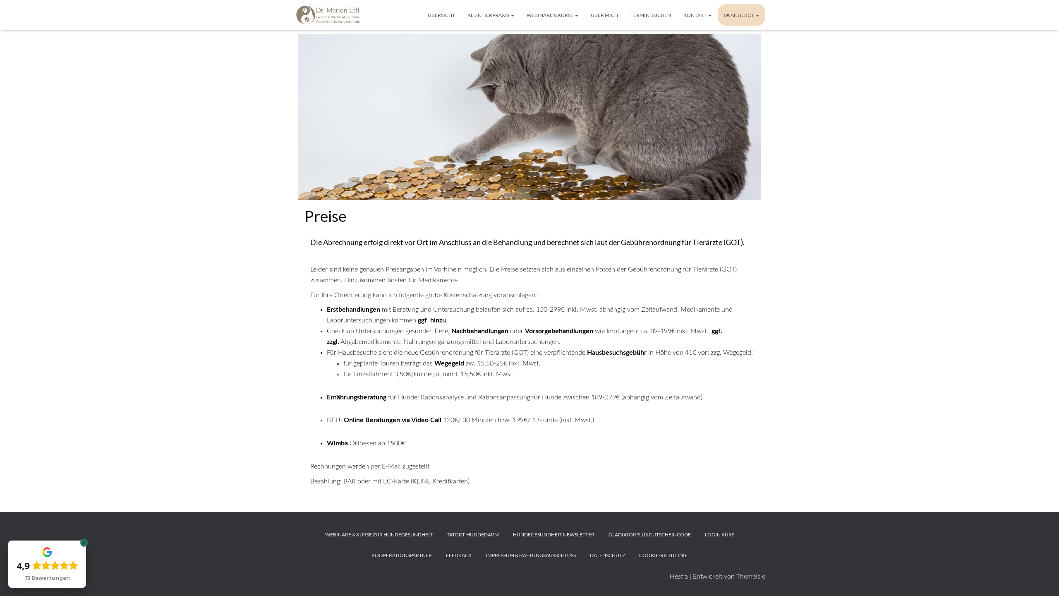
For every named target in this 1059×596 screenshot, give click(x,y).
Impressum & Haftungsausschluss (531, 555)
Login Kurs (719, 534)
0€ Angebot (739, 15)
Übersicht (441, 15)
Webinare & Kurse (550, 15)
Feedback (459, 555)
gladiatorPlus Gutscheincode (650, 534)
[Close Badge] (84, 542)
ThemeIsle (750, 576)
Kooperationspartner (401, 555)
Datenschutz (607, 555)
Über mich (604, 15)
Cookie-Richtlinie (663, 555)
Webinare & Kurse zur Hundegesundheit (379, 534)
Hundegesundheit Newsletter (553, 534)
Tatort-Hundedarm (473, 534)
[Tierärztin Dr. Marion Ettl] (329, 15)
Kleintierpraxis (488, 15)
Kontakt (695, 15)
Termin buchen (650, 15)
